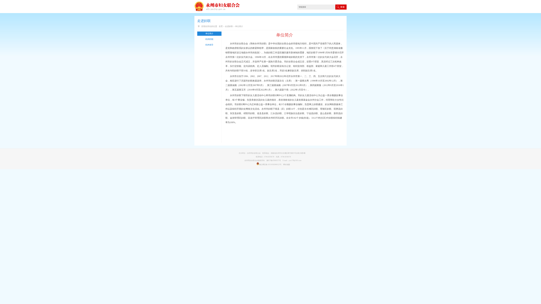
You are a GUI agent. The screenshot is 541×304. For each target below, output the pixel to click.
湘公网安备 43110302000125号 (270, 165)
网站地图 (286, 165)
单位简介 (209, 34)
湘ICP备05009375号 (273, 160)
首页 (221, 26)
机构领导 (209, 45)
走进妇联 (229, 26)
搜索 (342, 7)
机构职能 (209, 39)
